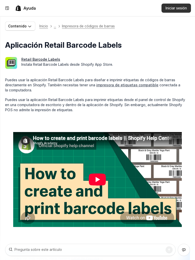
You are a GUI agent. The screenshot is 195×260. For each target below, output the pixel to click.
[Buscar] (169, 249)
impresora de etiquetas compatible (127, 85)
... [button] (55, 26)
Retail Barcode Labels (40, 59)
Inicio (43, 26)
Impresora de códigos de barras (88, 26)
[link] (25, 8)
